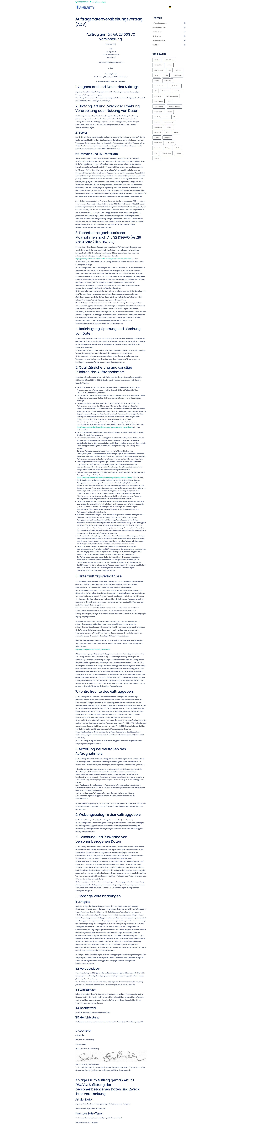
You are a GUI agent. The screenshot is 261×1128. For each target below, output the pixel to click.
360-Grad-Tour (158, 65)
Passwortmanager (169, 122)
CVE (170, 70)
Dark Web (178, 70)
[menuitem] (174, 8)
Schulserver (167, 137)
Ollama (175, 117)
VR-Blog (155, 45)
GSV (155, 91)
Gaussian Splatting (159, 86)
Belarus (170, 65)
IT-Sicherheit (157, 32)
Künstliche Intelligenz (172, 96)
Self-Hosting (170, 142)
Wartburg (178, 153)
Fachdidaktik (167, 80)
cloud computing (158, 70)
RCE (167, 132)
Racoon (169, 127)
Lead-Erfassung (158, 101)
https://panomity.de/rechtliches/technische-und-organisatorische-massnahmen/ (103, 259)
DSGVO (166, 75)
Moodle (170, 111)
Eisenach (156, 80)
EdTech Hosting (177, 75)
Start (120, 7)
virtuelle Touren (167, 153)
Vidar (155, 153)
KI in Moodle (157, 96)
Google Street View (159, 27)
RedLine (176, 132)
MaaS (169, 101)
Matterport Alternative (174, 106)
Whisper (156, 158)
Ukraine (178, 148)
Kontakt (161, 7)
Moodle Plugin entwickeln (161, 117)
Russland (156, 137)
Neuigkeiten (151, 7)
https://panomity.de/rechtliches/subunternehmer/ (92, 649)
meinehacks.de (158, 111)
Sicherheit (157, 148)
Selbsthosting (158, 142)
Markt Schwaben (158, 106)
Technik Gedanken (159, 40)
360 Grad (156, 60)
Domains (140, 7)
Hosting (128, 7)
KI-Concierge (177, 91)
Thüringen (167, 148)
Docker (156, 75)
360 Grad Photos (169, 60)
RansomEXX (157, 132)
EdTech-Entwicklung (160, 23)
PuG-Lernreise (158, 127)
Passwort (156, 122)
